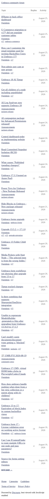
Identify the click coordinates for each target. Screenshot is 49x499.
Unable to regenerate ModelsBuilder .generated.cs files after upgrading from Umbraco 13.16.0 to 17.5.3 (13, 321)
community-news (7, 362)
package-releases (7, 112)
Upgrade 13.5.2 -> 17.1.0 (13, 229)
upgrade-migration (16, 235)
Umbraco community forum (12, 3)
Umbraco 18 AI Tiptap (12, 79)
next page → (6, 470)
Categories (13, 481)
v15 (12, 309)
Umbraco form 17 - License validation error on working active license (13, 427)
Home (4, 481)
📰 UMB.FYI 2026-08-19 (13, 355)
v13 (6, 235)
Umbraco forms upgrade (12, 219)
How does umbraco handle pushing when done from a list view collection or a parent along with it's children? (14, 390)
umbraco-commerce (12, 41)
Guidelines (25, 481)
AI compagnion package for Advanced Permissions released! (13, 121)
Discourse (16, 492)
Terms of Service (8, 486)
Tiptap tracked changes (12, 286)
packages (14, 349)
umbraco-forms (16, 223)
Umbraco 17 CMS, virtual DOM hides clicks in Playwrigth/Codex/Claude (13, 371)
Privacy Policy (24, 486)
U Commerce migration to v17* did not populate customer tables (13, 32)
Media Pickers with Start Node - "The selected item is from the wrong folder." (13, 257)
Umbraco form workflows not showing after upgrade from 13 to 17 (13, 273)
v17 (2, 41)
